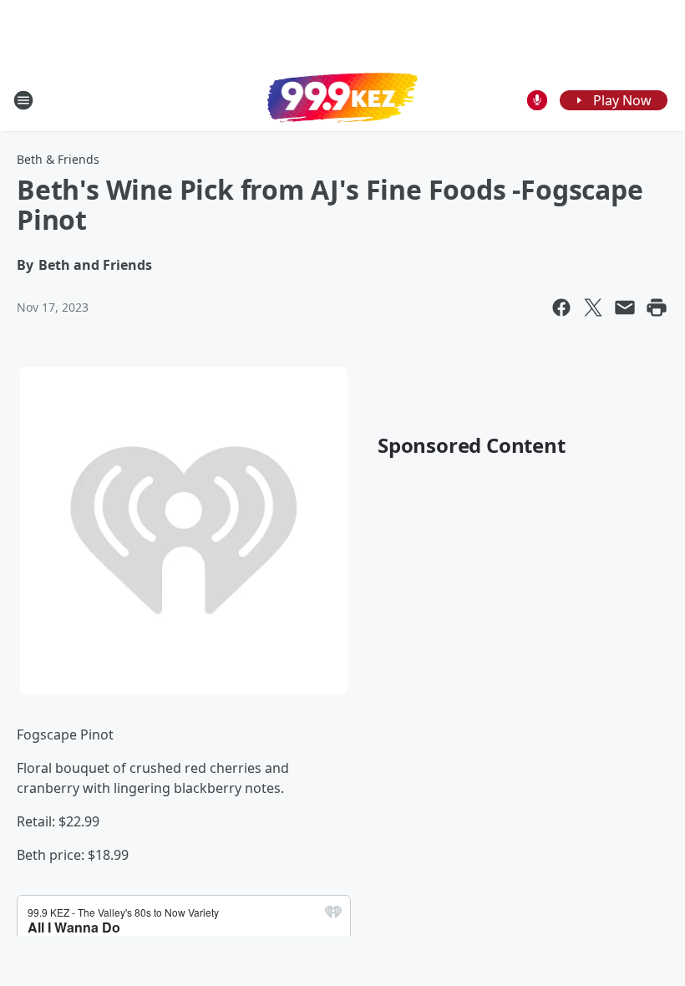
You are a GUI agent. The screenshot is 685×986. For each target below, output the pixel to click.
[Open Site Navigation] (23, 100)
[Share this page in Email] (625, 307)
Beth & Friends (58, 159)
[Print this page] (656, 307)
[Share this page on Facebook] (561, 307)
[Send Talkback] (537, 100)
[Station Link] (342, 99)
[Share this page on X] (593, 307)
